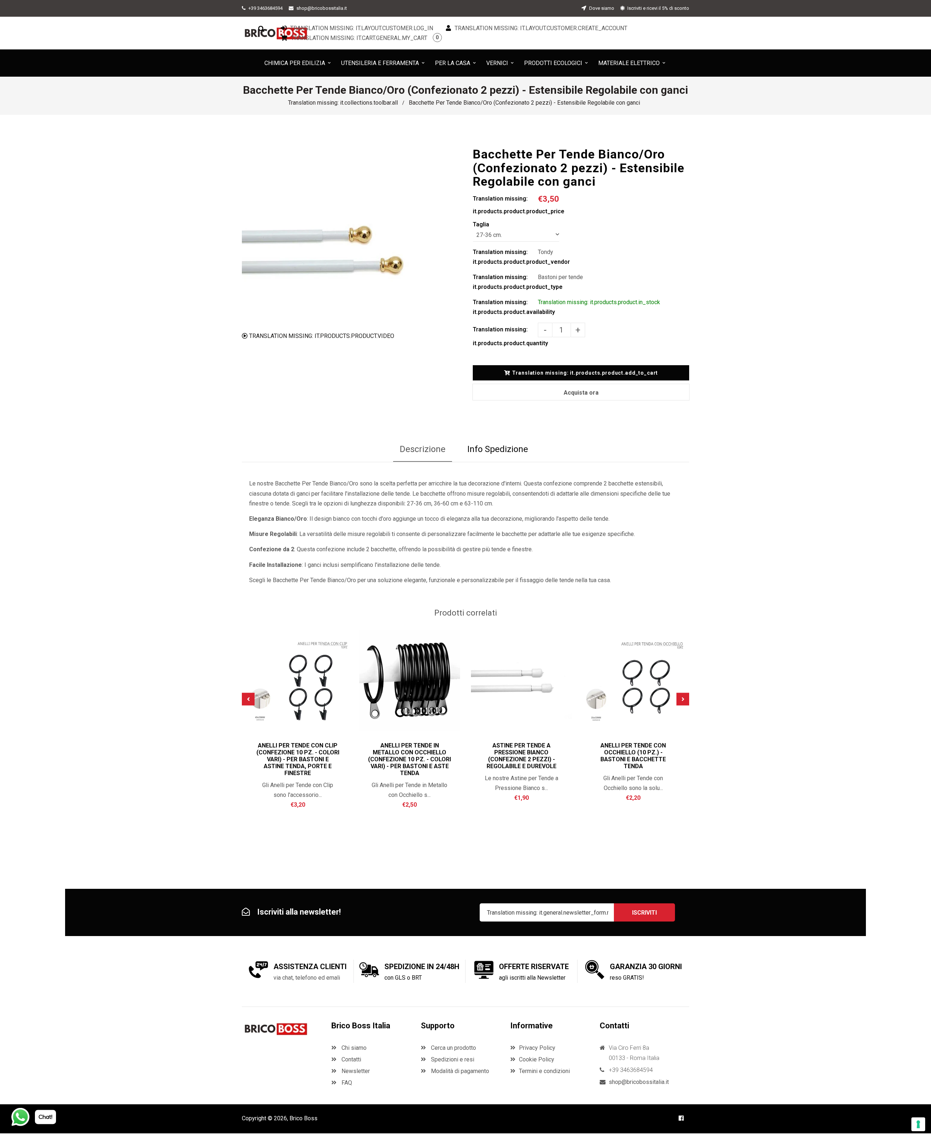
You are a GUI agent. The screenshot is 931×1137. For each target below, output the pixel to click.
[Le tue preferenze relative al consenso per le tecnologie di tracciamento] (918, 1124)
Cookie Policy (536, 1059)
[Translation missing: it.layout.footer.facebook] (681, 1118)
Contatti (350, 1059)
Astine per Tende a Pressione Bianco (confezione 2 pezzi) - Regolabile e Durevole (521, 756)
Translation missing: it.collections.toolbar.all (343, 102)
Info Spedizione (497, 449)
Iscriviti (644, 912)
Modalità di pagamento (459, 1071)
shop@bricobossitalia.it (321, 8)
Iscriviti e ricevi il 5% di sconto (657, 8)
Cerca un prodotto (452, 1047)
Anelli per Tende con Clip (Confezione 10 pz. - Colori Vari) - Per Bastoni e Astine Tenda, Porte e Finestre (297, 759)
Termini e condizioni (544, 1071)
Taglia (481, 224)
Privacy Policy (537, 1047)
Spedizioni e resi (451, 1059)
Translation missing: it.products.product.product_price (505, 205)
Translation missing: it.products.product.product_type (505, 282)
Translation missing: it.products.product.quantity (505, 336)
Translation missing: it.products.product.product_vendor (505, 257)
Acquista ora (581, 392)
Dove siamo (601, 8)
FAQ (346, 1082)
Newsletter (355, 1071)
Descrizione (422, 449)
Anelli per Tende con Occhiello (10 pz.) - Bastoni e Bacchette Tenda (633, 756)
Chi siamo (353, 1047)
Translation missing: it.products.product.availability (505, 307)
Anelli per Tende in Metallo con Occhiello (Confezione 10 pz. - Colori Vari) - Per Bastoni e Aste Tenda (409, 759)
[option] (332, 237)
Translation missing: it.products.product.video (321, 335)
